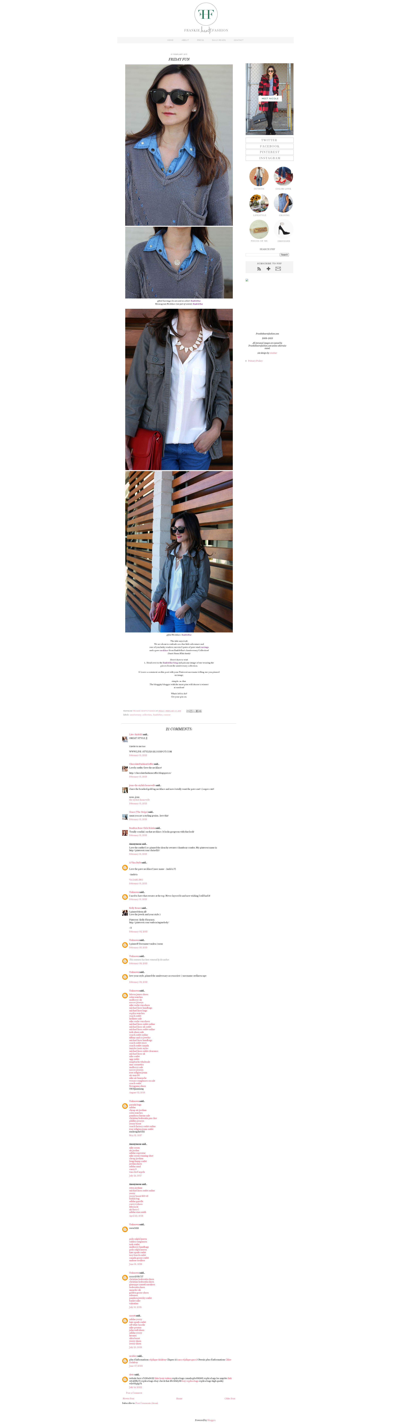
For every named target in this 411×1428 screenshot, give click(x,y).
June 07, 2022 (136, 1366)
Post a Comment (134, 1393)
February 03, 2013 (138, 947)
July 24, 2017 (135, 1175)
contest (167, 715)
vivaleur (273, 353)
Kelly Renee (135, 908)
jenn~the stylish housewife (142, 785)
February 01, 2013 (138, 755)
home (170, 40)
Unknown (134, 892)
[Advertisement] (266, 307)
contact (239, 40)
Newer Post (128, 1398)
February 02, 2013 (138, 931)
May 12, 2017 (135, 1135)
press (200, 40)
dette (131, 1374)
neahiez (133, 1356)
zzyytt (132, 1315)
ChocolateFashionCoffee (141, 764)
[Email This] (188, 711)
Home (179, 1398)
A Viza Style (135, 862)
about (185, 40)
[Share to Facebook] (197, 711)
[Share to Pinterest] (200, 711)
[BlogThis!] (191, 711)
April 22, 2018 (136, 1216)
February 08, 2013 (138, 963)
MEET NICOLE (270, 98)
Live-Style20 (135, 734)
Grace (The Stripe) (138, 812)
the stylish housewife (139, 800)
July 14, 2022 (135, 1387)
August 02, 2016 (137, 1092)
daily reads (219, 40)
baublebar (157, 715)
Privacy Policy (255, 361)
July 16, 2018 (135, 1307)
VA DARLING (136, 880)
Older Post (229, 1398)
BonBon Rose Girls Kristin (142, 828)
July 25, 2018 (135, 1347)
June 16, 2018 (135, 1264)
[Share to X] (194, 711)
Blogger (211, 1420)
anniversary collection (141, 715)
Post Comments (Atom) (147, 1403)
